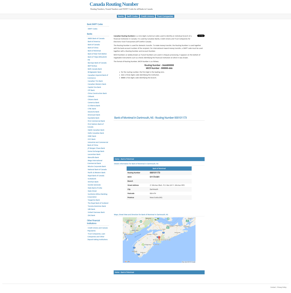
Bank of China (93, 48)
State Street (92, 191)
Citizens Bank (93, 100)
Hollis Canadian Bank (96, 133)
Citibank (91, 96)
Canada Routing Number (114, 4)
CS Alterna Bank (94, 106)
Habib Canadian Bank (96, 130)
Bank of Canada (94, 45)
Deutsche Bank (93, 112)
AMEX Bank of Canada (96, 38)
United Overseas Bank (96, 212)
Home (117, 159)
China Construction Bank (97, 93)
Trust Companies (165, 16)
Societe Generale (94, 185)
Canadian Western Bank (97, 84)
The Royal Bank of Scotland (98, 203)
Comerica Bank (93, 103)
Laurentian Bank (94, 154)
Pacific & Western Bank (96, 173)
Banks (121, 16)
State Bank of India (95, 188)
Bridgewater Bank (94, 72)
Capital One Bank (94, 87)
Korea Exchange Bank (96, 151)
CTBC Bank (92, 109)
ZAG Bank (91, 215)
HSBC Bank (92, 136)
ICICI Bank (91, 139)
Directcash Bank (94, 115)
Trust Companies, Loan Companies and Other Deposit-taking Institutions (98, 237)
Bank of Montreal (127, 159)
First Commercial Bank (96, 121)
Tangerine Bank (94, 200)
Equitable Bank (93, 118)
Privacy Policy (281, 287)
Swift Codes (132, 16)
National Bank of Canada (97, 170)
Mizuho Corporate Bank (97, 166)
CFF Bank (91, 90)
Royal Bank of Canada (96, 176)
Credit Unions (147, 16)
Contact (273, 287)
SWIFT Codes (92, 29)
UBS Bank (91, 209)
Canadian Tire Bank (95, 81)
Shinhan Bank (93, 182)
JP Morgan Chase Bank (96, 148)
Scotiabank (92, 179)
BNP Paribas (92, 66)
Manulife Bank (93, 157)
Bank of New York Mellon (97, 54)
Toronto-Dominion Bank (97, 206)
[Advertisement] (159, 28)
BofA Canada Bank (95, 69)
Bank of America (94, 42)
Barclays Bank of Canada (97, 63)
